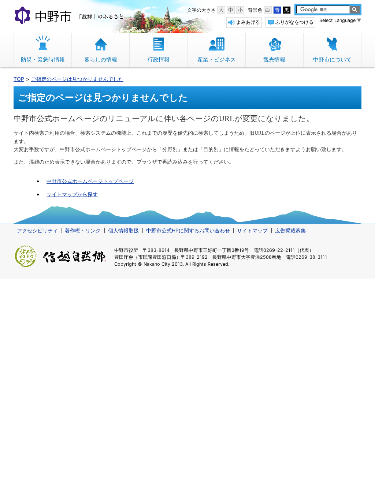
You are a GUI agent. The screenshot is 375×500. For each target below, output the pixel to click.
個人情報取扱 (123, 230)
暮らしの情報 (100, 59)
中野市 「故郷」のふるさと (70, 16)
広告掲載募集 (290, 230)
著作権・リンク (83, 230)
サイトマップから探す (72, 194)
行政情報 (159, 59)
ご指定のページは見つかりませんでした (77, 79)
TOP (19, 79)
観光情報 (274, 59)
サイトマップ (252, 230)
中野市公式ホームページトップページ (90, 181)
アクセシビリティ (37, 230)
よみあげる (248, 22)
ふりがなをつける (294, 22)
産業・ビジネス (216, 59)
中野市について (332, 59)
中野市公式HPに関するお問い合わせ (188, 230)
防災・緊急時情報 (43, 59)
